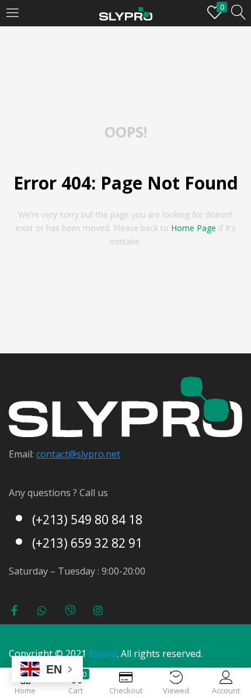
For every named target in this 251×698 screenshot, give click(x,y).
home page (193, 227)
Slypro (103, 653)
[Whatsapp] (42, 610)
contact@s (58, 454)
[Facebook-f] (14, 610)
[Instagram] (98, 610)
